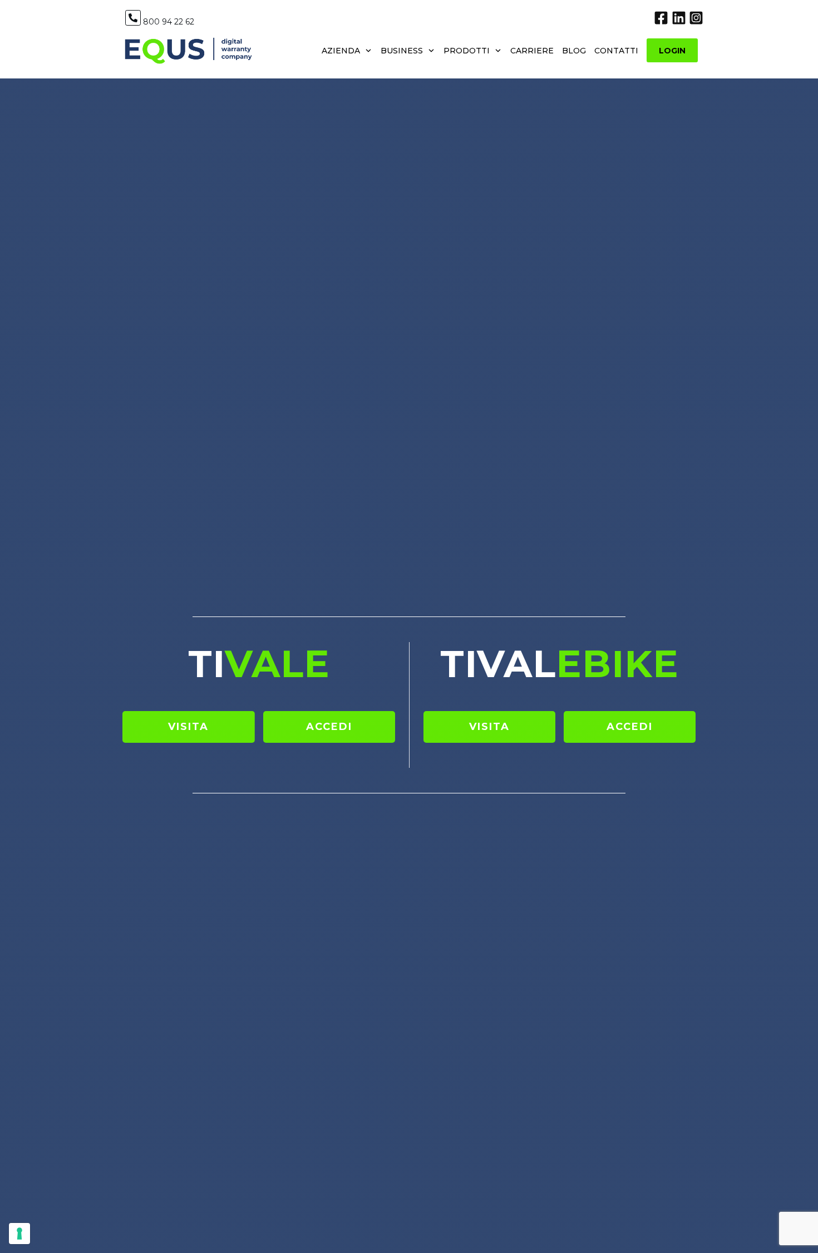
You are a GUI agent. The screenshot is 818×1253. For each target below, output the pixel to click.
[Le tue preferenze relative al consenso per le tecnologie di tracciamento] (19, 1233)
